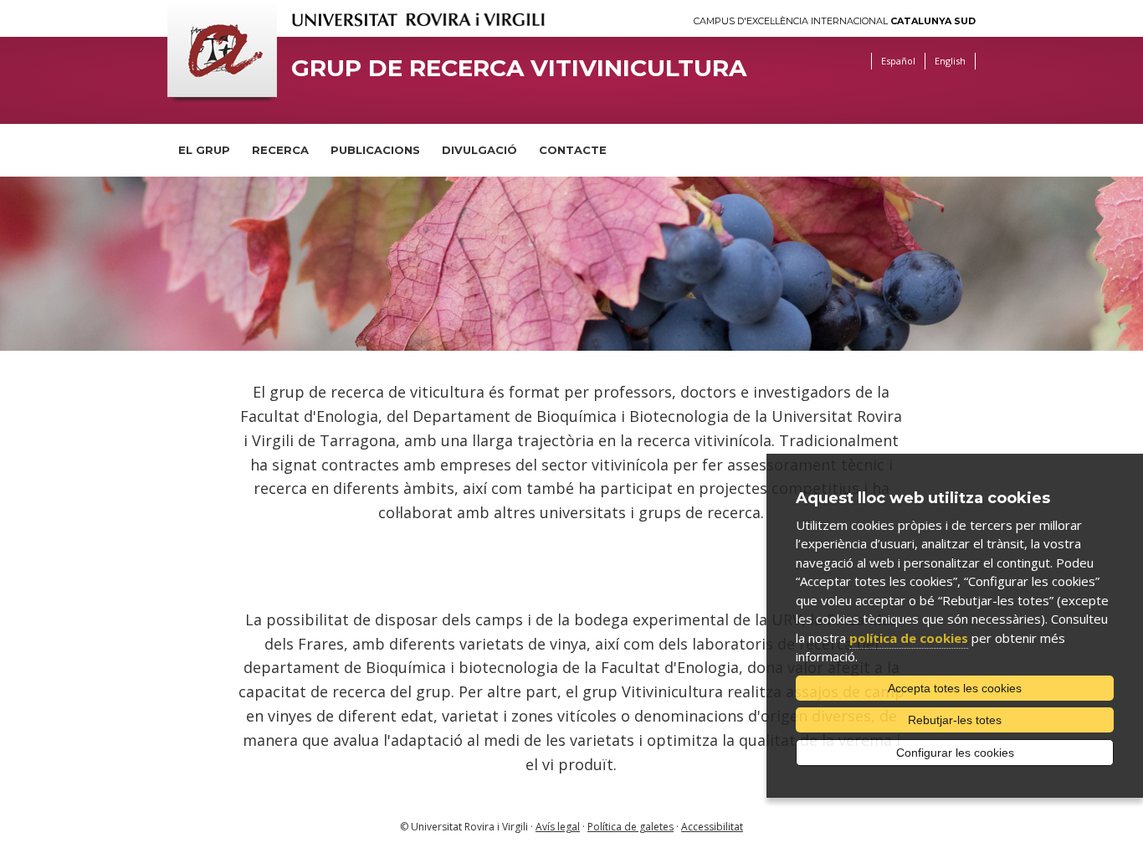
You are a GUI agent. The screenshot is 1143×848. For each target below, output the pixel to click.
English (950, 60)
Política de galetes (630, 827)
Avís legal (558, 827)
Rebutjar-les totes (955, 720)
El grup (204, 150)
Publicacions (375, 150)
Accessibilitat (712, 827)
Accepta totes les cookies (955, 688)
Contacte (573, 150)
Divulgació (479, 150)
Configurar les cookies (955, 752)
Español (898, 60)
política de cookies (908, 638)
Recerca (280, 150)
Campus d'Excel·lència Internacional (835, 21)
